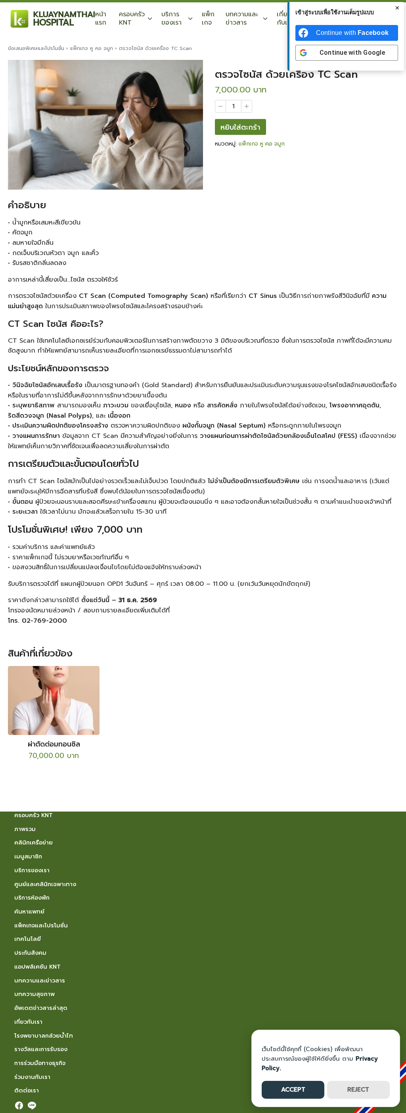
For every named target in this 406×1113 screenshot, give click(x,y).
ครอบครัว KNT (132, 18)
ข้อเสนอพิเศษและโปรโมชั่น (36, 48)
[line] (31, 1105)
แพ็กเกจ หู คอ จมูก (91, 48)
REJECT (358, 1089)
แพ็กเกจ (208, 18)
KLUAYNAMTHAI (64, 14)
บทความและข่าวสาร (242, 18)
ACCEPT (293, 1089)
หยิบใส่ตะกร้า (240, 127)
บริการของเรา (171, 18)
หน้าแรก (100, 18)
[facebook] (19, 1105)
